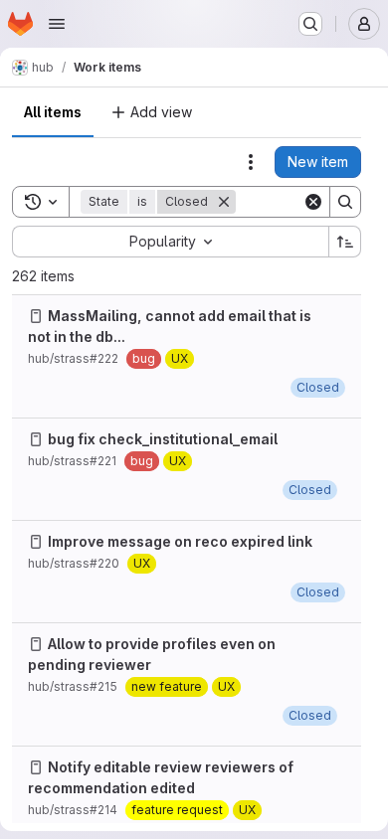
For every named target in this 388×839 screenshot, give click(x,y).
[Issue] (36, 316)
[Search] (345, 202)
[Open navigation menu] (57, 24)
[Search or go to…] (310, 24)
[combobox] (170, 241)
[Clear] (313, 202)
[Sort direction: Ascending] (345, 241)
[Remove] (224, 202)
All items (53, 111)
